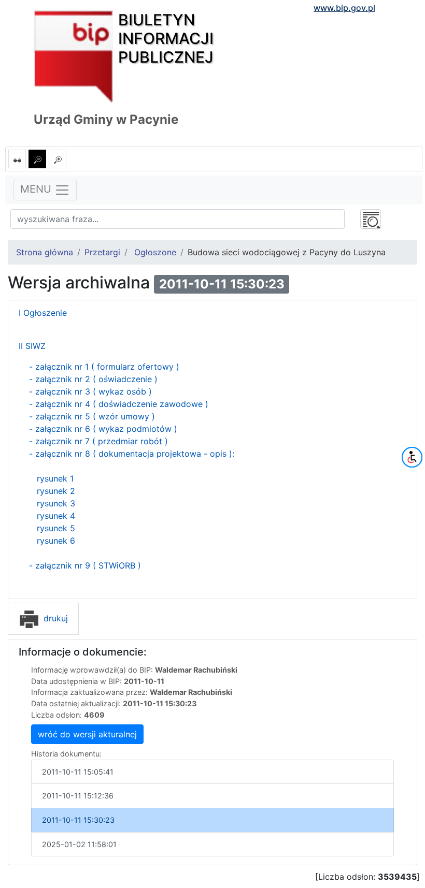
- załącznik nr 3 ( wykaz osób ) (90, 391)
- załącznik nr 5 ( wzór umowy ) (92, 416)
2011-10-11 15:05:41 (78, 771)
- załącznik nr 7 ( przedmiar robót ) (98, 441)
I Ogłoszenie (43, 313)
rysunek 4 (56, 516)
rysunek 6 (56, 540)
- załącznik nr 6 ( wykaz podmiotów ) (101, 429)
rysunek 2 (54, 491)
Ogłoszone (155, 252)
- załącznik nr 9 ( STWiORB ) (85, 565)
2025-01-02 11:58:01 (79, 844)
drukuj (54, 618)
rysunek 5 (56, 528)
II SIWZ (32, 346)
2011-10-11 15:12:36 (78, 795)
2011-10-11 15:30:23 (78, 820)
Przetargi (102, 252)
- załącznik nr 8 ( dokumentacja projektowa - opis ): (131, 453)
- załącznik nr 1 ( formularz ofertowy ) (104, 366)
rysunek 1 (55, 478)
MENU (37, 189)
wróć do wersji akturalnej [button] (87, 734)
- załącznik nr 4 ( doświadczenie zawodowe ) (117, 404)
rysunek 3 (56, 503)
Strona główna (44, 252)
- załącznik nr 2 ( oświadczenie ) (93, 379)
